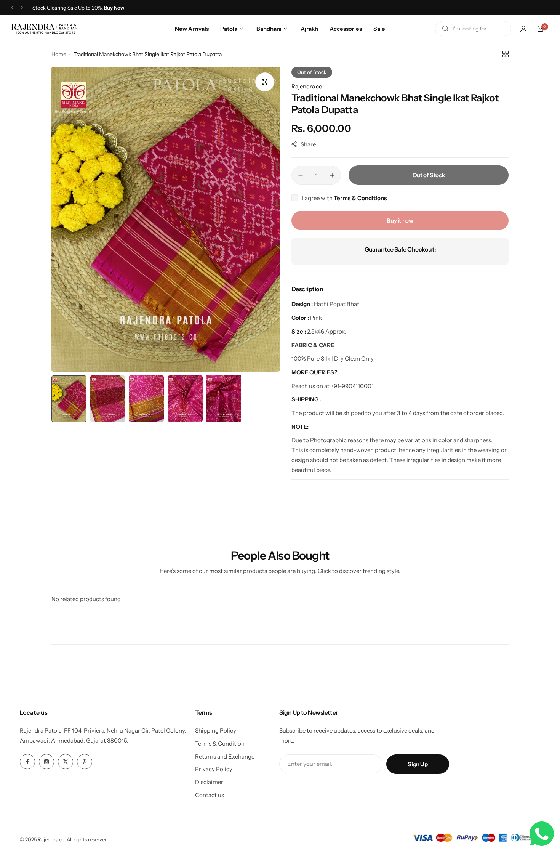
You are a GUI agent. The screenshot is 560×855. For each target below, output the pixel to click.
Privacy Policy (213, 769)
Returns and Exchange (224, 756)
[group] (165, 219)
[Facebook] (27, 761)
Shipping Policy (215, 730)
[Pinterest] (84, 761)
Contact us (209, 795)
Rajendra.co (306, 86)
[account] (523, 28)
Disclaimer (209, 782)
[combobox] (473, 28)
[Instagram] (46, 761)
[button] (12, 8)
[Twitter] (65, 761)
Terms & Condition (220, 743)
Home (58, 54)
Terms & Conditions (360, 198)
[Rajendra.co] (44, 28)
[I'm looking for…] (445, 28)
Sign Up (417, 764)
